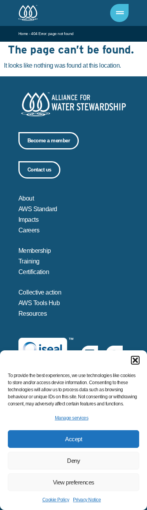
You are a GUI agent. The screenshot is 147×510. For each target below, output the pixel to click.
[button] (135, 360)
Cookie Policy (55, 500)
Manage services (72, 418)
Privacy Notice (87, 500)
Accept (73, 439)
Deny (73, 460)
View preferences (73, 482)
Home (23, 33)
